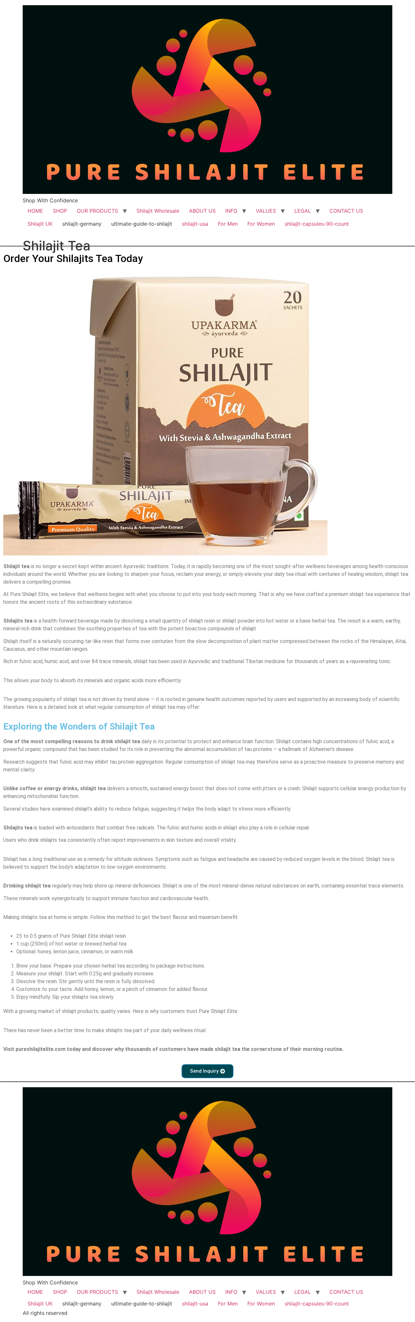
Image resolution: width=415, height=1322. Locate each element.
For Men (228, 223)
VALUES (266, 211)
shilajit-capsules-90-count (317, 223)
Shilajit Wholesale (157, 211)
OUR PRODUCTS (97, 211)
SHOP (60, 211)
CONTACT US (346, 211)
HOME (35, 211)
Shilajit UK (40, 223)
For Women (261, 223)
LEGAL (302, 211)
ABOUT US (202, 211)
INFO (231, 211)
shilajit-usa (195, 223)
